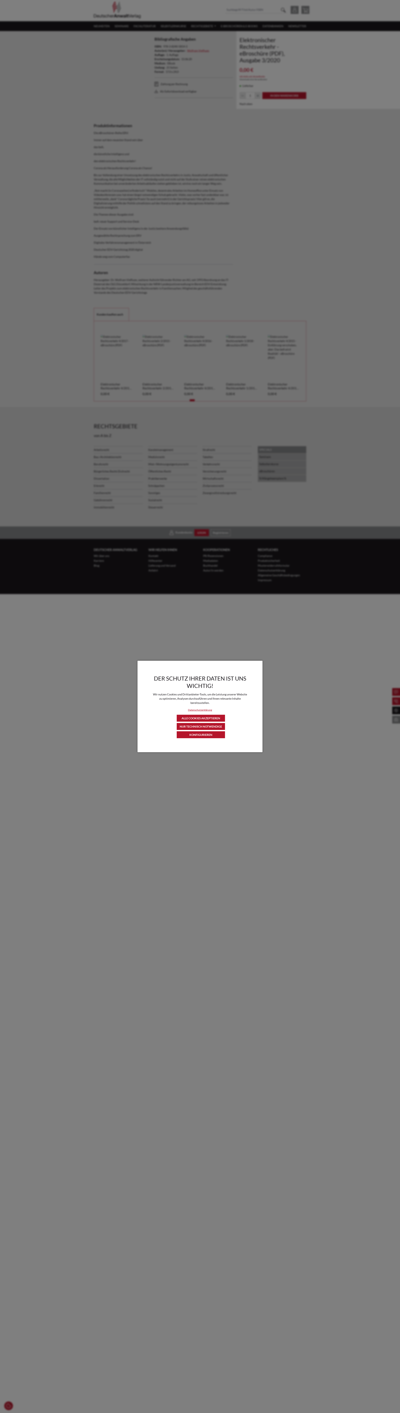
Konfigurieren (200, 734)
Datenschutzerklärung (200, 709)
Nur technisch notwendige (201, 726)
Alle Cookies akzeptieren (201, 718)
